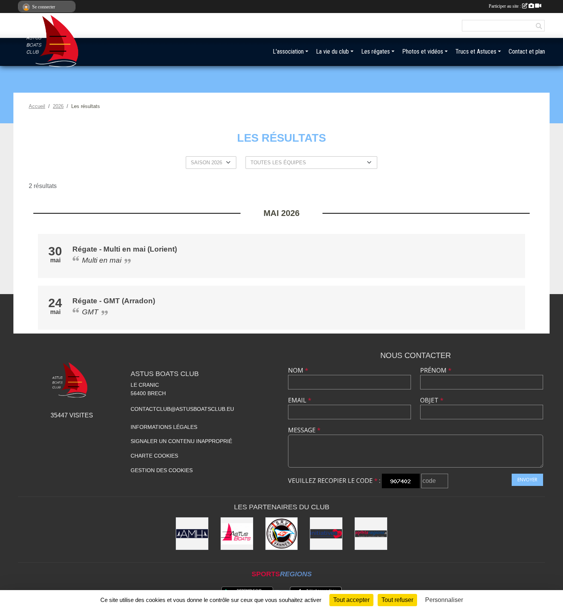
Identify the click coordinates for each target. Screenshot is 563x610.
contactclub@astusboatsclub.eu (182, 409)
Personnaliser (444, 600)
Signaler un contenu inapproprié (181, 441)
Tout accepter (351, 600)
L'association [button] (288, 51)
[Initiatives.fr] (326, 533)
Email (299, 400)
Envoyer (527, 479)
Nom (298, 370)
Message (304, 430)
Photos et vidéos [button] (422, 51)
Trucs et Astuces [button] (475, 51)
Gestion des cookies (162, 470)
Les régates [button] (375, 51)
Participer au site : (505, 6)
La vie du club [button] (332, 51)
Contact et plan (527, 51)
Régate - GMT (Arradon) (113, 301)
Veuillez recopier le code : (334, 480)
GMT (90, 312)
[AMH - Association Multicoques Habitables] (192, 533)
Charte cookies (154, 456)
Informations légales (164, 427)
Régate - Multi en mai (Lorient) (124, 249)
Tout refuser (397, 600)
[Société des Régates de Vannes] (281, 533)
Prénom (436, 370)
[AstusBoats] (237, 533)
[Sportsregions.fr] (371, 533)
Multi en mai (101, 260)
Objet (432, 400)
